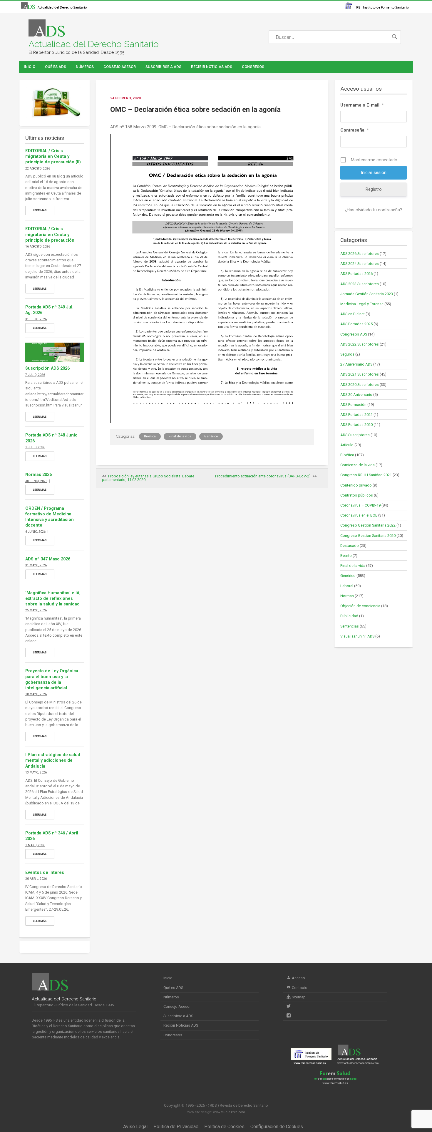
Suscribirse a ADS (163, 66)
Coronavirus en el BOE (358, 515)
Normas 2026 (38, 474)
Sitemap (298, 997)
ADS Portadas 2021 (356, 414)
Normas (347, 596)
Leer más (40, 210)
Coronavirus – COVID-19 (360, 505)
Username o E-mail (362, 105)
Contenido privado (356, 485)
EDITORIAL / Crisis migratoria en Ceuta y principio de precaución (49, 234)
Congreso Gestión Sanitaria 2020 (368, 535)
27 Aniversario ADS (356, 364)
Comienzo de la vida (357, 465)
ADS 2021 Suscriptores (359, 374)
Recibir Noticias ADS (211, 66)
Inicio (29, 66)
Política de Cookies (224, 1126)
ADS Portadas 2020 (356, 424)
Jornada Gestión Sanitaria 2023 (366, 294)
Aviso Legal (135, 1126)
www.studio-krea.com (229, 1112)
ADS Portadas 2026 (356, 273)
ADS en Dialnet (352, 314)
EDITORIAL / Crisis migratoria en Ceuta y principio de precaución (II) (53, 156)
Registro (374, 189)
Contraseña (354, 130)
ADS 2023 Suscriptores (359, 284)
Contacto (299, 987)
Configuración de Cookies (276, 1126)
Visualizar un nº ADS (357, 636)
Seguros (347, 354)
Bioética (150, 436)
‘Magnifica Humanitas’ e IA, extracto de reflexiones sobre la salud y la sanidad (53, 598)
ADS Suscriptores (355, 435)
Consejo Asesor (119, 66)
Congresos (253, 66)
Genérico (211, 436)
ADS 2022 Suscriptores (359, 344)
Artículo (347, 445)
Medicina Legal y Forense (362, 304)
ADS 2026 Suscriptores (359, 253)
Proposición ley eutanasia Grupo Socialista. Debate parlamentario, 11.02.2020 (148, 478)
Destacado (349, 545)
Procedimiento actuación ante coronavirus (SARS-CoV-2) (263, 476)
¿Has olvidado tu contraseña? (373, 210)
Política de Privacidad (175, 1126)
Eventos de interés (44, 872)
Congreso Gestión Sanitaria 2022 (368, 525)
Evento (346, 555)
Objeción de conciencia (360, 606)
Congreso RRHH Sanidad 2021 (366, 475)
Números (85, 66)
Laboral (346, 586)
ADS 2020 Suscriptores (359, 384)
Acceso (298, 978)
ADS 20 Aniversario (356, 394)
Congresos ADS (353, 334)
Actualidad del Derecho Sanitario (94, 44)
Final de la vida (180, 436)
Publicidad (349, 616)
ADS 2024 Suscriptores (359, 263)
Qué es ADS (55, 66)
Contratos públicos (356, 495)
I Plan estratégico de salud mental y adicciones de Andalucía (52, 760)
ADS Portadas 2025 (356, 324)
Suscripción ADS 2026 (47, 368)
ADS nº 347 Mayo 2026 (47, 559)
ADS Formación (353, 404)
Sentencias (349, 626)
